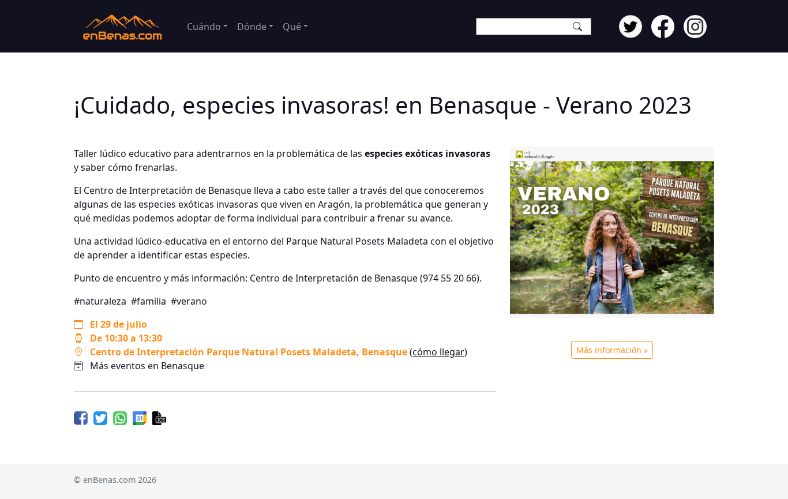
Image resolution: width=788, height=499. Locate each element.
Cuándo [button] (204, 26)
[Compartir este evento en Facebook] (81, 417)
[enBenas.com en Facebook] (662, 25)
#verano (189, 301)
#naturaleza (100, 301)
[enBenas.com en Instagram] (695, 25)
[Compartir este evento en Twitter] (100, 417)
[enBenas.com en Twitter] (630, 25)
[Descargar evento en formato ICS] (159, 417)
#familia (148, 301)
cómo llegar (438, 352)
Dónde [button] (252, 26)
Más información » (612, 349)
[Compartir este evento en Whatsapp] (120, 417)
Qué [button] (292, 26)
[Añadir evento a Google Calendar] (140, 417)
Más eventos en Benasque (147, 365)
